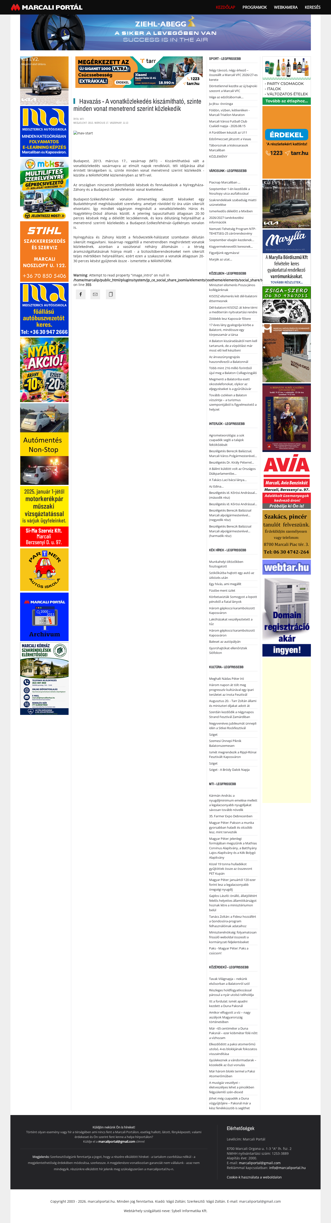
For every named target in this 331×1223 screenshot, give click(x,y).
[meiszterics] (44, 131)
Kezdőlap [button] (225, 7)
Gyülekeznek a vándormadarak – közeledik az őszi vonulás (232, 1062)
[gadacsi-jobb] (286, 203)
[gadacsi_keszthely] (44, 80)
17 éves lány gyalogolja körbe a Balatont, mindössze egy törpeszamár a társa (231, 329)
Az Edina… (216, 486)
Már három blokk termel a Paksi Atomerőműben (232, 1073)
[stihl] (44, 251)
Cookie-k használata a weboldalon (254, 1177)
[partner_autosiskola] (44, 569)
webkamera (286, 7)
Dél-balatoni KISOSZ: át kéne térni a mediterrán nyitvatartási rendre (233, 309)
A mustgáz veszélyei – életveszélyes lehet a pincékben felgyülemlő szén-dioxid (231, 1087)
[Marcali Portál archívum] (44, 616)
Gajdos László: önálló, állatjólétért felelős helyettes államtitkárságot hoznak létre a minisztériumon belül (233, 903)
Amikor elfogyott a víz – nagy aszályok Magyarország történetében (230, 1017)
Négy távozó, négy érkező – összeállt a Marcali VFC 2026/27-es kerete (233, 75)
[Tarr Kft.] (286, 141)
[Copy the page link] (110, 294)
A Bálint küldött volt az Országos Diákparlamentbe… (232, 471)
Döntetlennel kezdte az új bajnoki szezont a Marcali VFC (233, 88)
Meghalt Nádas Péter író (226, 678)
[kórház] (44, 678)
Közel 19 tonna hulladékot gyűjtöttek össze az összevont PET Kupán (230, 869)
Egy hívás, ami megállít (225, 584)
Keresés (313, 7)
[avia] (286, 480)
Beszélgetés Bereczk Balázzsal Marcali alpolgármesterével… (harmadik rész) (230, 531)
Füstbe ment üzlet (222, 590)
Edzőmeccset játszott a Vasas (230, 139)
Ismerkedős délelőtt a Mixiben (231, 211)
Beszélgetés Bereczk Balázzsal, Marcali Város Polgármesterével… (233, 453)
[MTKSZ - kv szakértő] (44, 188)
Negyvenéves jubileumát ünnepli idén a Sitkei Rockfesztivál (232, 725)
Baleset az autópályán (225, 641)
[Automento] (44, 443)
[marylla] (286, 256)
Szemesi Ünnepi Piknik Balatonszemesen (225, 743)
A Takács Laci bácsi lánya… (228, 480)
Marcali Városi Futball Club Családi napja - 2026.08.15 (228, 123)
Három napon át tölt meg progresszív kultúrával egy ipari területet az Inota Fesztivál (231, 689)
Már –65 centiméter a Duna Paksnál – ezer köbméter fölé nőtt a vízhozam (233, 1033)
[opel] (44, 516)
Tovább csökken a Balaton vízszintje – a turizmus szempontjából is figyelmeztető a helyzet (233, 402)
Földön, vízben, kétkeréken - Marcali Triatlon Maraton (229, 112)
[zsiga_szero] (286, 304)
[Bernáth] (286, 417)
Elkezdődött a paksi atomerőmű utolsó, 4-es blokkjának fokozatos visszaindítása (233, 1049)
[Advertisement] (286, 730)
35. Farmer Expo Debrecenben (230, 816)
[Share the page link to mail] (95, 294)
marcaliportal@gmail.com (116, 1141)
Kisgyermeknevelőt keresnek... (231, 246)
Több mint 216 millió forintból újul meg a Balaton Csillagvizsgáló (233, 370)
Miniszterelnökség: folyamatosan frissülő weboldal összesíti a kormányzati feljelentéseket (233, 937)
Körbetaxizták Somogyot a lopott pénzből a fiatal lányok (233, 599)
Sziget (213, 734)
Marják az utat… (220, 259)
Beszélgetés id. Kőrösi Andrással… (233, 504)
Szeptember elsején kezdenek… (231, 240)
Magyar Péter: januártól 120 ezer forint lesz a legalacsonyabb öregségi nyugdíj (232, 884)
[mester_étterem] (286, 80)
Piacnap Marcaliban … (224, 182)
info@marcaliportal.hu (287, 1167)
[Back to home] (47, 7)
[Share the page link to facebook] (80, 294)
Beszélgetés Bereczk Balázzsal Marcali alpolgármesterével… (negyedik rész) (230, 515)
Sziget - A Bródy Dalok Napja (229, 769)
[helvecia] (286, 533)
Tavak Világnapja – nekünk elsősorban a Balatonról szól (229, 981)
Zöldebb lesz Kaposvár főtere (230, 318)
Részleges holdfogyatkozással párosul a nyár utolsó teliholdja (231, 992)
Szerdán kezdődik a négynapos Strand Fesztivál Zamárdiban (231, 714)
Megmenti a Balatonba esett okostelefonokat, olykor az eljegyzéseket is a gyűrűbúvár (230, 384)
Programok (255, 7)
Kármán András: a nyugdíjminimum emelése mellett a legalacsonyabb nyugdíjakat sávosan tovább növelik (233, 802)
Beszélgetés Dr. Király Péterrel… (231, 462)
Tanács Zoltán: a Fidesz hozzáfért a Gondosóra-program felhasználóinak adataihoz (232, 921)
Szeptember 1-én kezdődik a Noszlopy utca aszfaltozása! (229, 191)
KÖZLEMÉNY (218, 156)
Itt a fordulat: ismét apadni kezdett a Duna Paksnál (228, 1003)
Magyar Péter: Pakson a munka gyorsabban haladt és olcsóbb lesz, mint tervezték (231, 827)
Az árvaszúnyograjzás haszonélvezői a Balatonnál (228, 359)
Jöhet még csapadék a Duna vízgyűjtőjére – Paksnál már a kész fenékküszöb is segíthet (230, 1103)
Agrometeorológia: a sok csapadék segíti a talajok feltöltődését (226, 440)
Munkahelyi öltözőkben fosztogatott (226, 564)
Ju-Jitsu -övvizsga (221, 103)
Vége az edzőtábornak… (226, 97)
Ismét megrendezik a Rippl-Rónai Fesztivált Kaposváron (232, 754)
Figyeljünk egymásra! (224, 253)
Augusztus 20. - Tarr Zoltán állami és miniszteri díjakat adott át (232, 703)
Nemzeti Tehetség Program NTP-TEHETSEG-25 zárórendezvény (232, 231)
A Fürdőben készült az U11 (228, 132)
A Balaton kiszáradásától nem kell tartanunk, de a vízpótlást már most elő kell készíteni (233, 345)
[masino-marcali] (44, 369)
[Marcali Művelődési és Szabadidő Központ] (286, 352)
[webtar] (286, 607)
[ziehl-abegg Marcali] (165, 32)
